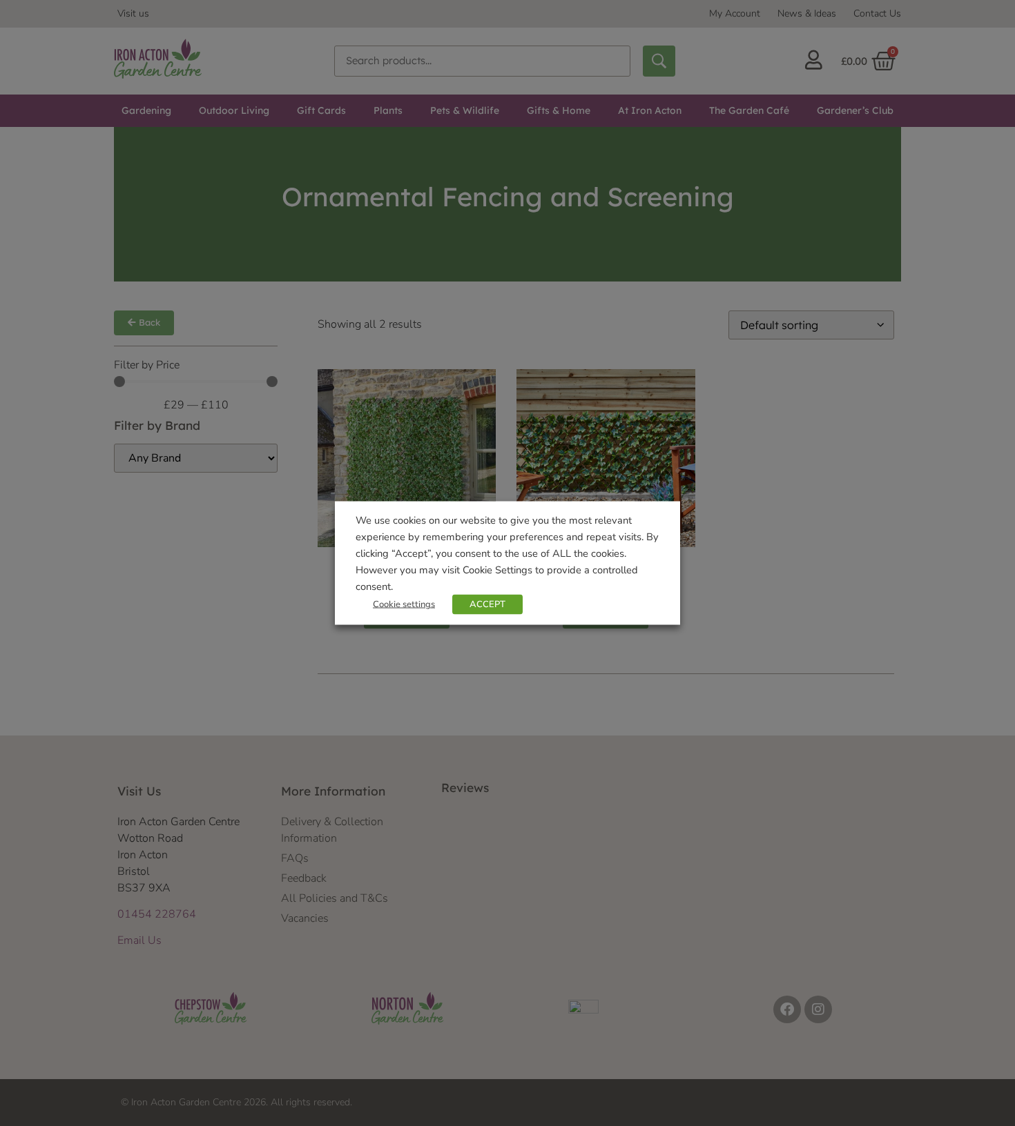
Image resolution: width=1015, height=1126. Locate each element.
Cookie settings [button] (404, 604)
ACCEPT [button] (487, 604)
